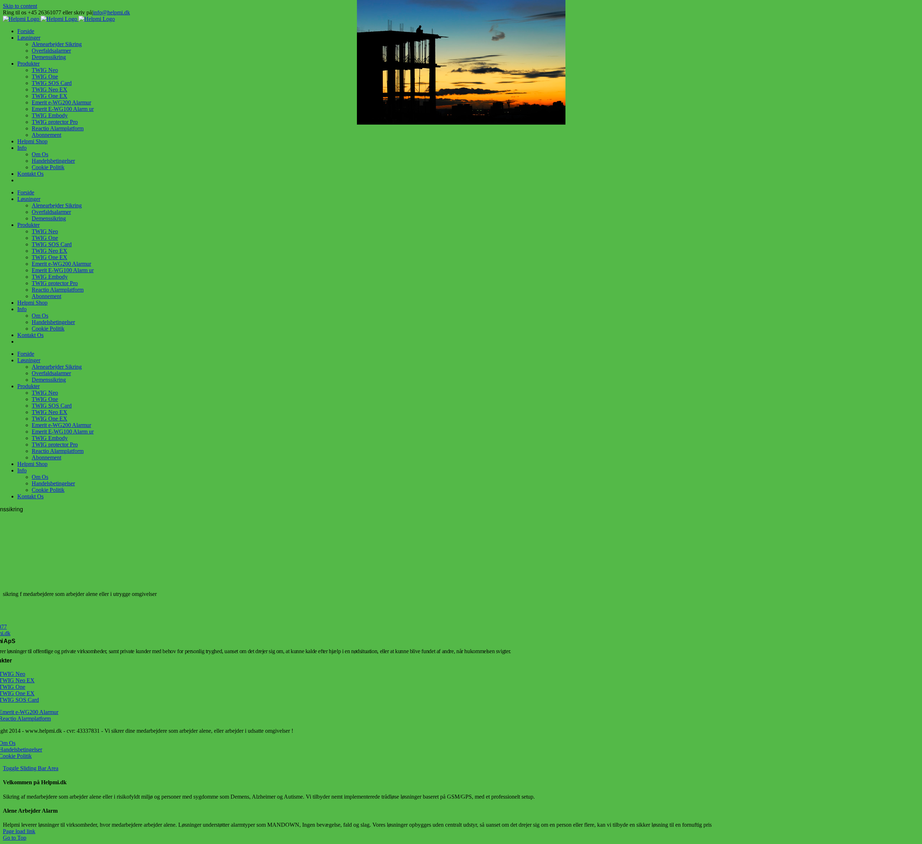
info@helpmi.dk (111, 12)
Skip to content (20, 6)
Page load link (19, 831)
